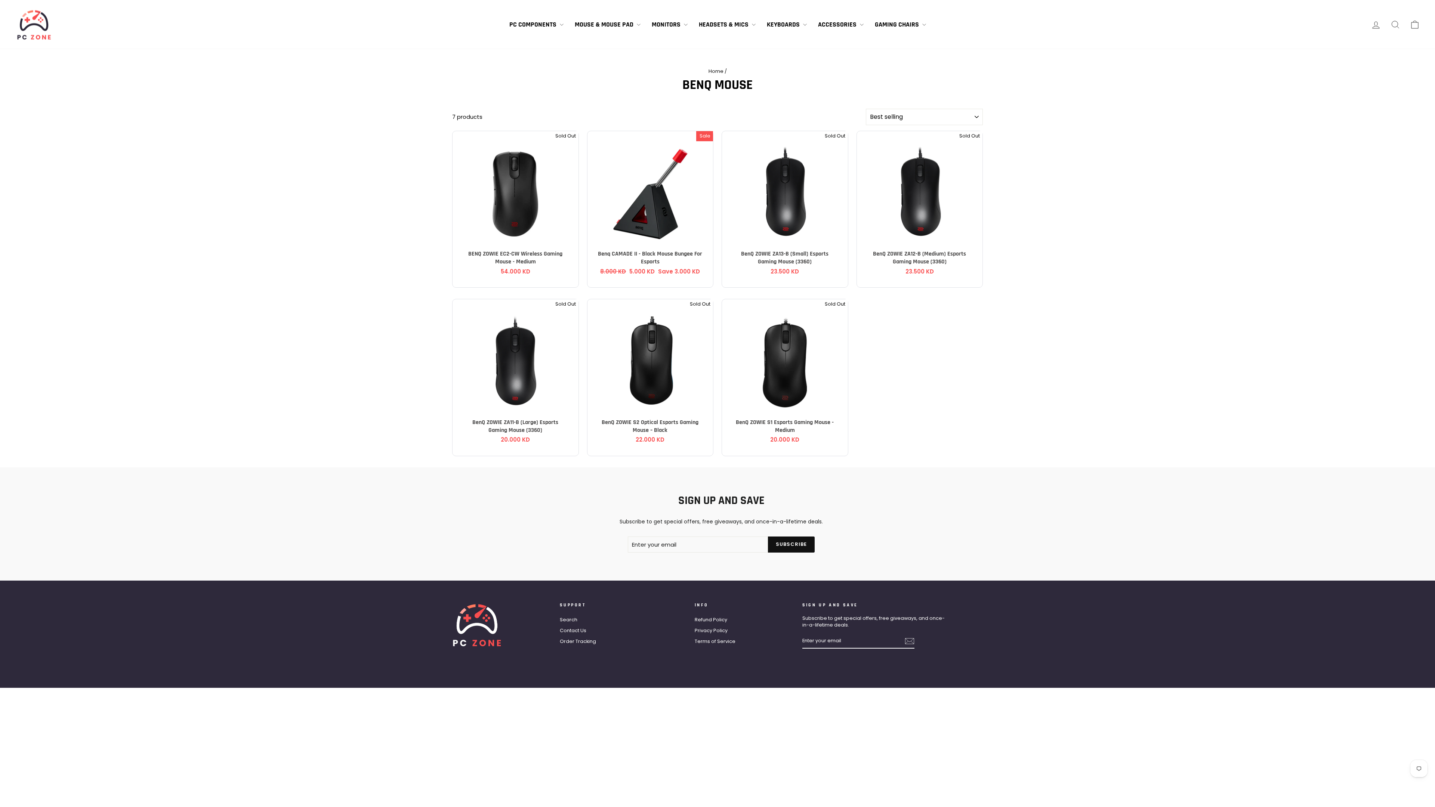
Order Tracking (578, 641)
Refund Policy (711, 619)
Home (716, 71)
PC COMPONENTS (533, 24)
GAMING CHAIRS (897, 24)
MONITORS (667, 24)
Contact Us (573, 630)
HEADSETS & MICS (724, 24)
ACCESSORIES (838, 24)
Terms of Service (715, 641)
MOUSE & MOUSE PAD (605, 24)
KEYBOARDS (784, 24)
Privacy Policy (711, 630)
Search (568, 619)
